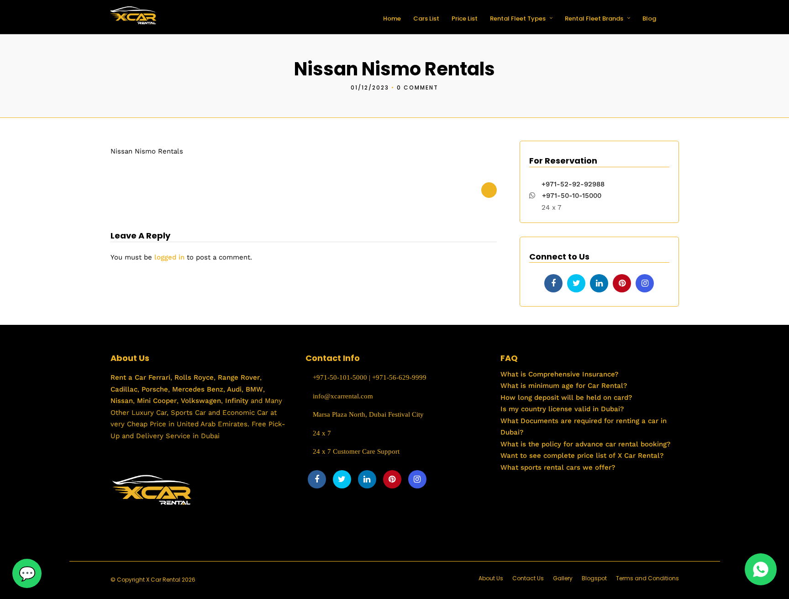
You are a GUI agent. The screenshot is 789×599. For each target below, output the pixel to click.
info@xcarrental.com (343, 396)
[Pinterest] (622, 283)
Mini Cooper (157, 401)
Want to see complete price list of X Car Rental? (581, 455)
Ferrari (158, 377)
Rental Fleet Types (518, 18)
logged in (169, 257)
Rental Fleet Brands (594, 18)
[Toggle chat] (27, 573)
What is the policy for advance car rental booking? (585, 444)
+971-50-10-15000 (570, 195)
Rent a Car (128, 377)
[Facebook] (553, 283)
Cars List (426, 18)
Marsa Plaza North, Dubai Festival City (367, 414)
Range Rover (238, 377)
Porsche (153, 389)
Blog (649, 18)
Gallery (563, 578)
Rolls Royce (194, 377)
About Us (491, 578)
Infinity (236, 401)
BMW (253, 389)
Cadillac (123, 389)
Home (392, 18)
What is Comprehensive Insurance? (559, 374)
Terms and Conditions (647, 578)
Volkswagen (201, 401)
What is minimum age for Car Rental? (563, 386)
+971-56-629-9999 (399, 377)
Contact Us (528, 578)
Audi (233, 389)
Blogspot (594, 578)
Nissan (121, 401)
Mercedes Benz (196, 389)
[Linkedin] (599, 283)
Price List (465, 18)
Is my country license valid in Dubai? (562, 409)
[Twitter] (576, 283)
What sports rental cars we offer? (557, 467)
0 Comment (417, 87)
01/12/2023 (370, 87)
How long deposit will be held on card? (566, 397)
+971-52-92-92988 (573, 184)
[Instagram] (645, 283)
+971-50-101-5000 (339, 377)
